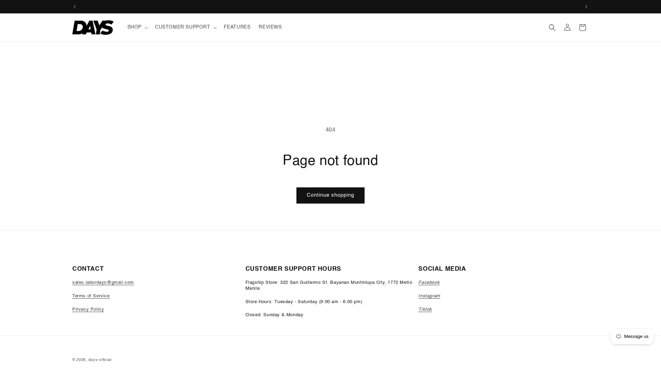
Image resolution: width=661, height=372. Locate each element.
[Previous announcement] (74, 6)
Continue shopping (330, 195)
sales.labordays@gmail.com (103, 282)
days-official (100, 360)
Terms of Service (91, 296)
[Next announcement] (586, 6)
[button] (137, 27)
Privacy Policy (88, 309)
